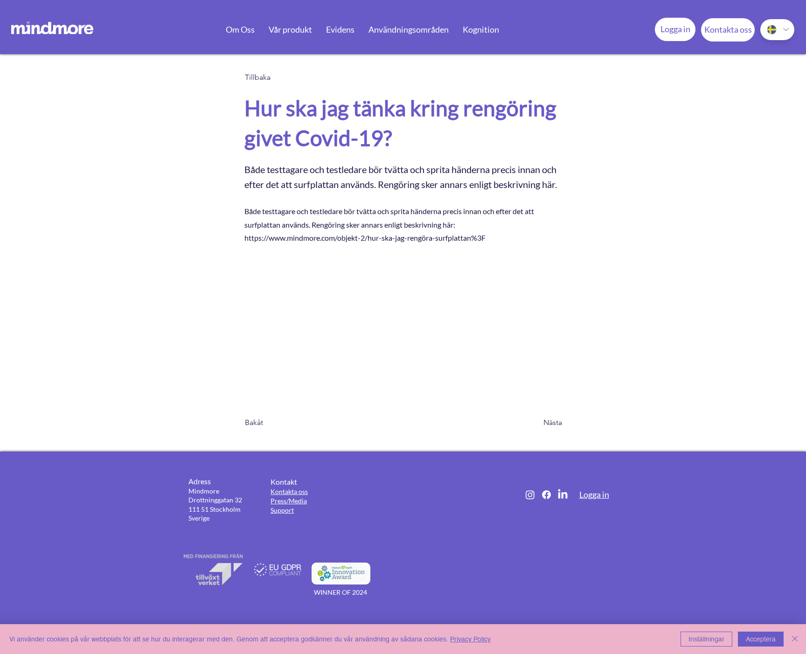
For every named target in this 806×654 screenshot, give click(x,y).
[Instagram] (530, 495)
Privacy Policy (470, 639)
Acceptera (761, 639)
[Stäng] (794, 639)
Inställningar (706, 639)
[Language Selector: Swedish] (777, 29)
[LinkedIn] (563, 495)
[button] (240, 29)
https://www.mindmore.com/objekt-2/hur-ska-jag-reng (333, 237)
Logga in (594, 494)
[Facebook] (546, 495)
